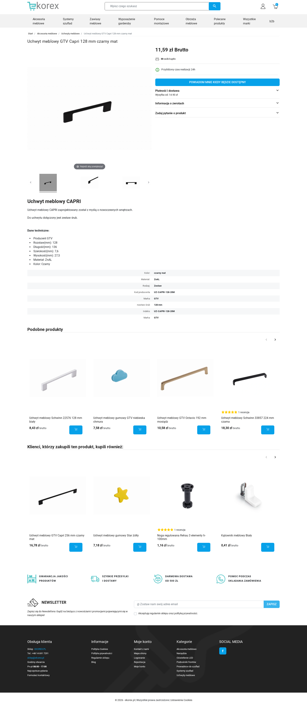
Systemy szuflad (185, 670)
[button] (275, 6)
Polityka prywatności (101, 653)
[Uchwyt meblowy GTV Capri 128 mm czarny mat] (48, 183)
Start (30, 33)
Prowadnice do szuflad (188, 666)
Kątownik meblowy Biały (236, 535)
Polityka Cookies (99, 649)
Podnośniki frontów (186, 662)
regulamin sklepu (159, 613)
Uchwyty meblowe (70, 33)
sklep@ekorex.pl (35, 657)
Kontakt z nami (141, 649)
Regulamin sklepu (100, 657)
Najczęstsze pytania (37, 670)
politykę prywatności (185, 613)
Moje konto (139, 666)
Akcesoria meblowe (47, 33)
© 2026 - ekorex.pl (125, 700)
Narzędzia (182, 653)
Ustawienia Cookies (181, 700)
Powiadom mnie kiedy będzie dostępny (217, 82)
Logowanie (139, 657)
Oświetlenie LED (185, 657)
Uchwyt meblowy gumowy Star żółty (116, 535)
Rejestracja (139, 662)
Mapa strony (140, 653)
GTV (156, 317)
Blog (93, 662)
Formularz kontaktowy (38, 675)
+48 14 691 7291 (40, 653)
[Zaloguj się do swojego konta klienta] (263, 6)
